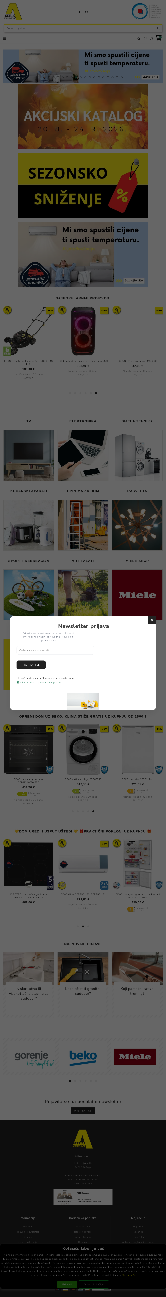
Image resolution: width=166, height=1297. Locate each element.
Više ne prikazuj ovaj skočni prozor (40, 682)
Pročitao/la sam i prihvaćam (47, 678)
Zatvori (152, 620)
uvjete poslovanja (63, 678)
